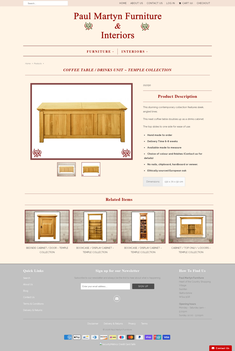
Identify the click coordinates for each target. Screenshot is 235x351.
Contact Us (155, 3)
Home (123, 3)
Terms (144, 323)
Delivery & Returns (32, 310)
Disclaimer (92, 323)
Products (38, 63)
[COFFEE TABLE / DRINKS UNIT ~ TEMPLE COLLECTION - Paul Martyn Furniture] (81, 121)
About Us (136, 3)
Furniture (99, 51)
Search (26, 278)
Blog (25, 291)
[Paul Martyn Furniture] (117, 26)
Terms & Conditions (33, 304)
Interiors (133, 51)
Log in (170, 3)
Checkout (203, 3)
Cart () (187, 3)
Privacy (132, 323)
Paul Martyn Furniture (121, 329)
